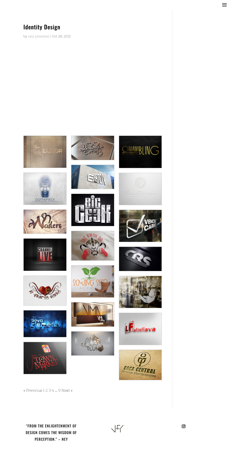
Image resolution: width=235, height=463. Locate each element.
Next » (67, 390)
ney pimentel (38, 36)
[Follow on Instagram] (183, 426)
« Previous (32, 390)
